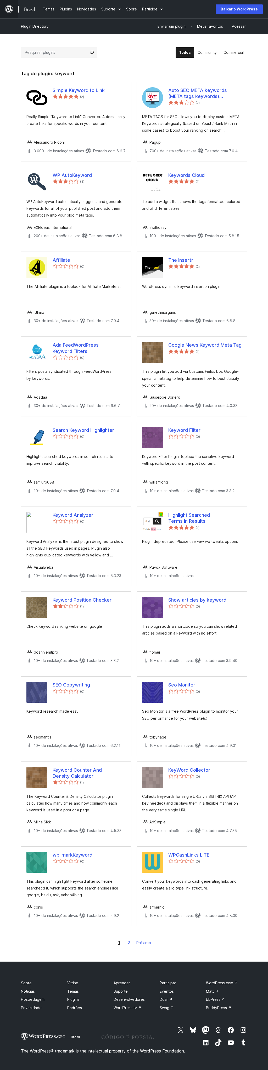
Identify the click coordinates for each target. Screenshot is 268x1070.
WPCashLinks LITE (188, 855)
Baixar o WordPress (239, 9)
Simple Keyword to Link (79, 90)
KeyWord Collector (189, 770)
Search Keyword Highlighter (83, 430)
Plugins (73, 999)
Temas (73, 991)
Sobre (26, 983)
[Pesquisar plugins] (92, 52)
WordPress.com (222, 983)
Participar (168, 983)
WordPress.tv (127, 1007)
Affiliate (61, 260)
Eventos (167, 991)
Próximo (143, 942)
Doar (166, 999)
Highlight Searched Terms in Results (189, 518)
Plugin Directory (35, 26)
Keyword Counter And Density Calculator (77, 773)
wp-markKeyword (72, 855)
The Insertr (180, 260)
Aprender (122, 983)
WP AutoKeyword (72, 175)
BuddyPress (218, 1007)
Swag (167, 1007)
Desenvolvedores (129, 999)
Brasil (75, 1037)
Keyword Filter (184, 430)
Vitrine (72, 983)
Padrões (74, 1007)
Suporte (121, 991)
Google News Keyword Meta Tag (205, 345)
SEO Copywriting (71, 685)
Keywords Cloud (186, 175)
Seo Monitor (181, 685)
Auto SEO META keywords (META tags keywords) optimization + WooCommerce (202, 94)
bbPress (215, 999)
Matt (212, 991)
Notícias (28, 991)
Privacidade (31, 1007)
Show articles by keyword (197, 600)
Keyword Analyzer (73, 515)
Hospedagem (32, 999)
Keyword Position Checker (82, 600)
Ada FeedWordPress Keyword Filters (76, 348)
